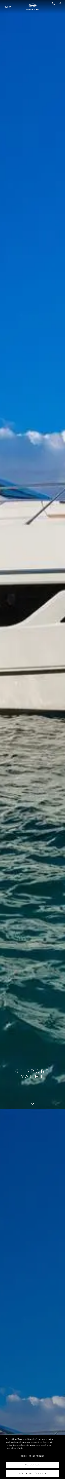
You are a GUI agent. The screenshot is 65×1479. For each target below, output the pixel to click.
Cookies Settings (32, 1456)
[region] (32, 1457)
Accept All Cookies (32, 1473)
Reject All (32, 1464)
